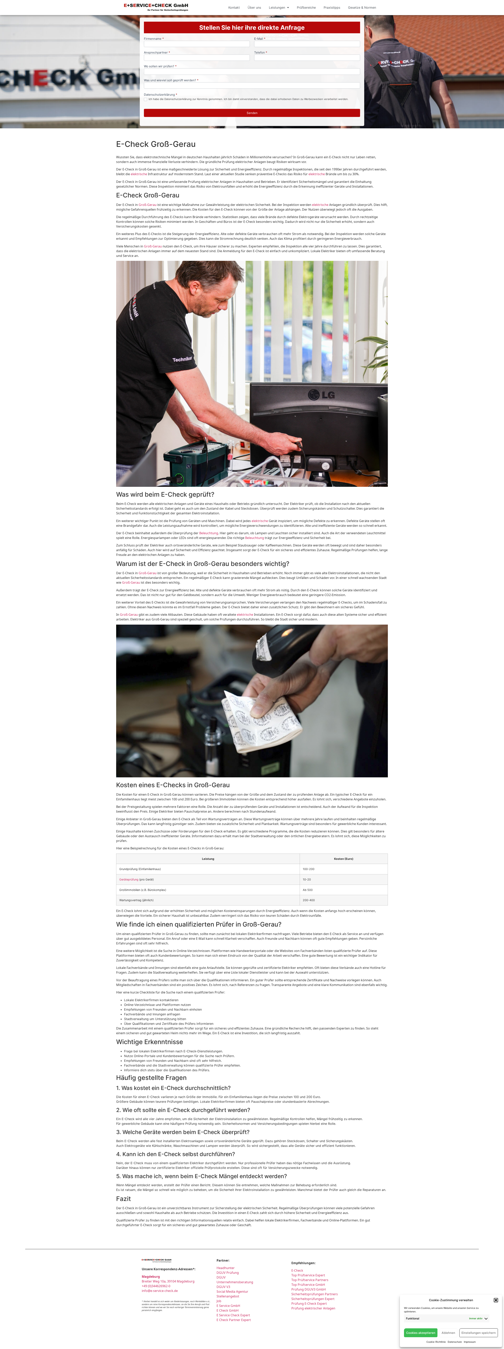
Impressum (470, 1341)
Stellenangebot (228, 1296)
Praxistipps (332, 7)
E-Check (297, 1270)
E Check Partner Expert (234, 1320)
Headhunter (226, 1268)
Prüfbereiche (306, 7)
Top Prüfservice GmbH (308, 1284)
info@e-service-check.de (160, 1291)
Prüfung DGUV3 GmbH (308, 1289)
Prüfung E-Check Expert (309, 1303)
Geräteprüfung (128, 879)
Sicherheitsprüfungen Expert (312, 1299)
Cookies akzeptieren (420, 1333)
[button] (496, 1300)
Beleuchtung (208, 533)
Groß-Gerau (148, 205)
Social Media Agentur (232, 1291)
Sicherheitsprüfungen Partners (314, 1294)
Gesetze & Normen (362, 7)
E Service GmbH (228, 1306)
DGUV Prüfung (228, 1272)
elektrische (139, 174)
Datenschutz (455, 1341)
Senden (252, 113)
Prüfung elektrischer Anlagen (313, 1308)
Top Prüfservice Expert (308, 1275)
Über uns (254, 7)
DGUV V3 (223, 1287)
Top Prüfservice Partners (309, 1280)
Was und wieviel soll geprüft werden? (171, 80)
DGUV (221, 1277)
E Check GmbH (228, 1310)
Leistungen (277, 7)
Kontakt (234, 7)
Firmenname (154, 39)
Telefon (260, 52)
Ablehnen (448, 1333)
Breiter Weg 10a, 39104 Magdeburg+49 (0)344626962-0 (168, 1281)
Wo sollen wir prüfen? (160, 66)
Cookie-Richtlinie (436, 1341)
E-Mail (259, 39)
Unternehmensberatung (235, 1282)
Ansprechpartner (157, 52)
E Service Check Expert (234, 1315)
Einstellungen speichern (478, 1333)
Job (219, 1301)
